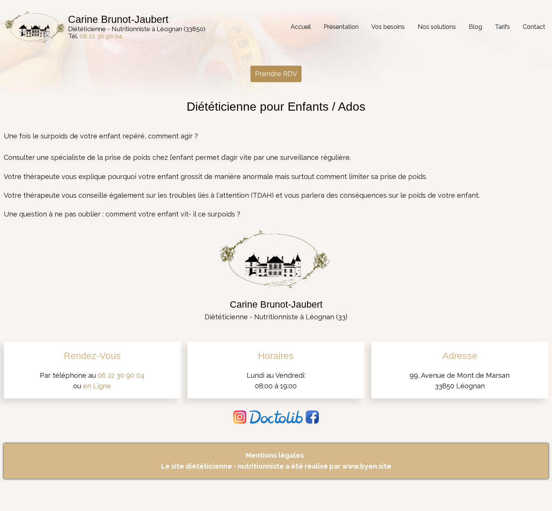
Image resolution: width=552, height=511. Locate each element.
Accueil (301, 26)
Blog (475, 26)
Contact (534, 26)
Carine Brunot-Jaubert (118, 19)
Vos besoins (388, 26)
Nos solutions (437, 26)
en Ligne (97, 386)
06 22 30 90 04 (101, 36)
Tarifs (502, 26)
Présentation (341, 26)
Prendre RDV (276, 74)
